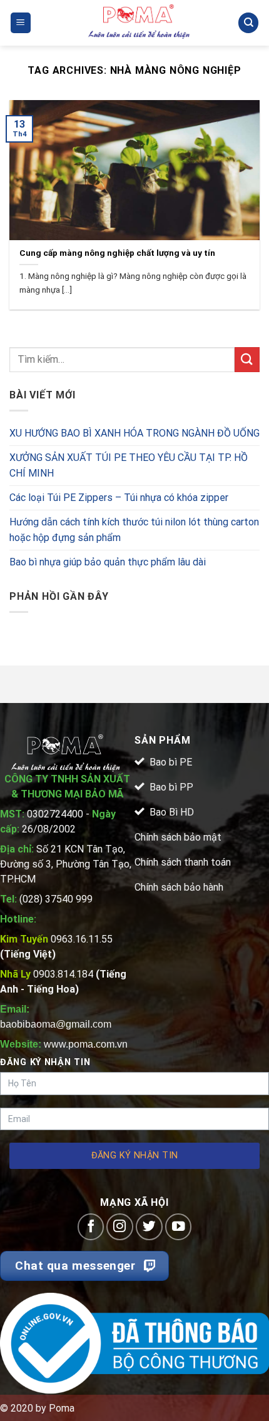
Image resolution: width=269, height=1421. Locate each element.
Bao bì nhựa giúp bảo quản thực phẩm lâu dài (107, 562)
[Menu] (21, 23)
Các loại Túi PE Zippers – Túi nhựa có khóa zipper (118, 497)
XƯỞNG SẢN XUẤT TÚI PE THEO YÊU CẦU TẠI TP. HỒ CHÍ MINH (128, 466)
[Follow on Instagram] (119, 1226)
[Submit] (247, 359)
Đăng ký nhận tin (134, 1155)
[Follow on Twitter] (149, 1226)
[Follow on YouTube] (178, 1226)
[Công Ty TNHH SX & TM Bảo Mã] (139, 23)
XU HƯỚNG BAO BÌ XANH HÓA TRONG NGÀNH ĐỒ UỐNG (134, 433)
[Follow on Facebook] (91, 1226)
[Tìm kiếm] (248, 23)
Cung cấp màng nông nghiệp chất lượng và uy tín (117, 253)
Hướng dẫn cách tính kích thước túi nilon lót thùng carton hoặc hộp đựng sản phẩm (134, 530)
